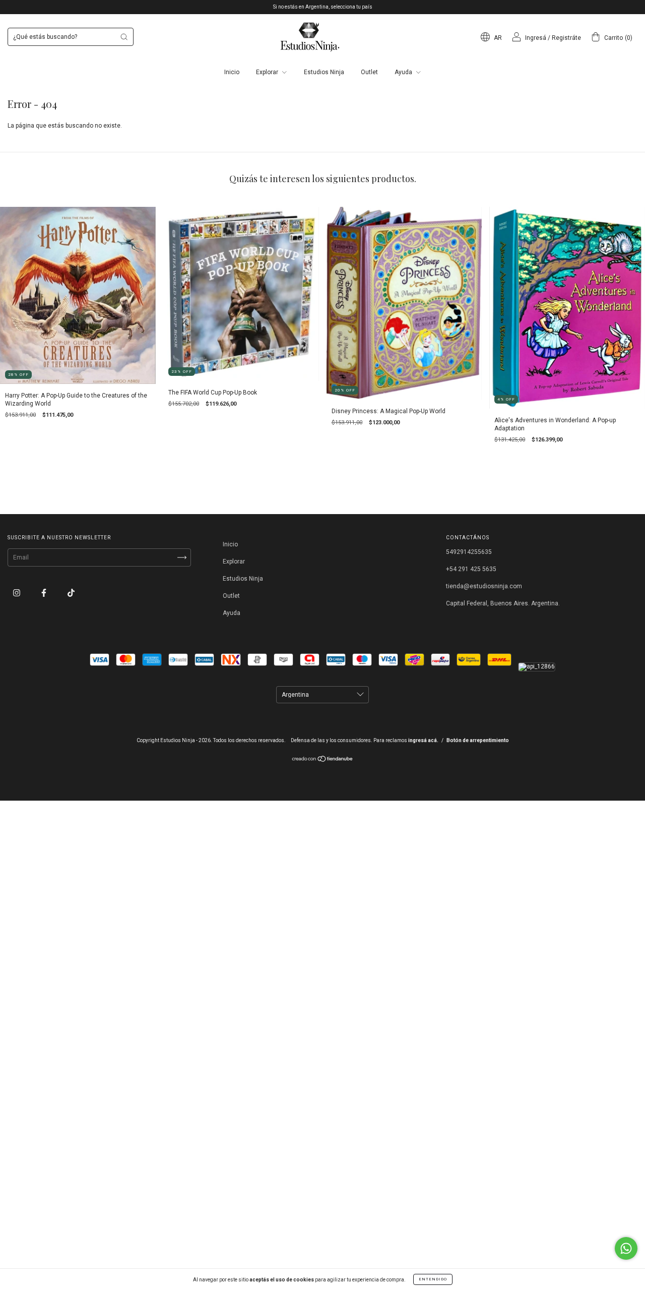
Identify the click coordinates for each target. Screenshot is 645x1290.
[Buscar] (124, 36)
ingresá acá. (423, 740)
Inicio (231, 72)
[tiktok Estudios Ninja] (71, 592)
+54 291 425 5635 (471, 569)
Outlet (369, 72)
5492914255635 (469, 551)
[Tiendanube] (322, 760)
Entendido (433, 1279)
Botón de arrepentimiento (477, 740)
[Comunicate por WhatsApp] (626, 1248)
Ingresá (535, 37)
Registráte (566, 37)
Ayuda (404, 72)
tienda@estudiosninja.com (484, 586)
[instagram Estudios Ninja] (17, 592)
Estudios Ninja (324, 72)
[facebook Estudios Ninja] (44, 592)
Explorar (268, 72)
